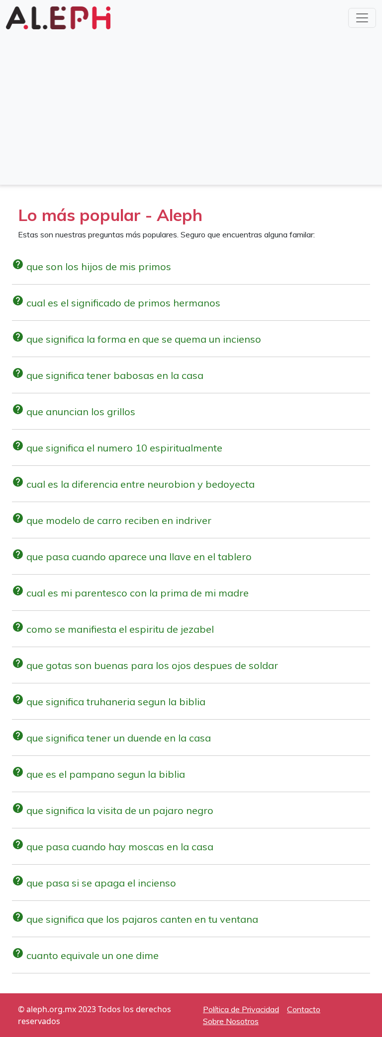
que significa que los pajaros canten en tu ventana (135, 919)
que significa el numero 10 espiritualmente (117, 448)
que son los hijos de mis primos (91, 266)
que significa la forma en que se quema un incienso (136, 339)
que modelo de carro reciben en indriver (111, 520)
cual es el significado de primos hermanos (116, 302)
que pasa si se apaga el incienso (94, 883)
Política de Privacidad (241, 1009)
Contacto (303, 1009)
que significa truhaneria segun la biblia (108, 701)
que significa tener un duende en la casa (111, 738)
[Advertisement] (191, 106)
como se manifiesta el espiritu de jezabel (113, 629)
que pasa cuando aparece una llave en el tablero (132, 556)
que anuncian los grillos (73, 411)
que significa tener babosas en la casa (107, 375)
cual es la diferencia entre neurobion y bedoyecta (133, 484)
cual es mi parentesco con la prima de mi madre (130, 593)
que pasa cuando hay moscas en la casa (112, 846)
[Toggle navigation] (362, 18)
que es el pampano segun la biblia (98, 774)
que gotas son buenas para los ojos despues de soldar (145, 665)
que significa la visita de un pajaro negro (112, 810)
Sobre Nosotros (231, 1021)
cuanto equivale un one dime (85, 955)
